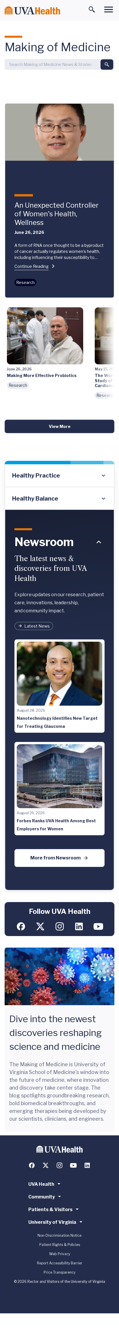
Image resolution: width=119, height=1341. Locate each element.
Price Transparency (59, 1272)
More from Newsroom (55, 858)
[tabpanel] (59, 700)
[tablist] (59, 487)
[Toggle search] (92, 9)
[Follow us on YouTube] (98, 926)
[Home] (32, 10)
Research (25, 282)
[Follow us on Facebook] (21, 926)
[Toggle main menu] (109, 9)
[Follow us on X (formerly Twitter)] (40, 926)
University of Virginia (52, 1222)
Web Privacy (59, 1254)
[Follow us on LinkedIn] (79, 926)
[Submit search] (107, 64)
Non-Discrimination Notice (59, 1235)
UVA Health (41, 1184)
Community (41, 1197)
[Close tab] (99, 542)
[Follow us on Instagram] (60, 926)
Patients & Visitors (50, 1209)
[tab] (59, 475)
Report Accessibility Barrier (59, 1263)
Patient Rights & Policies (59, 1244)
